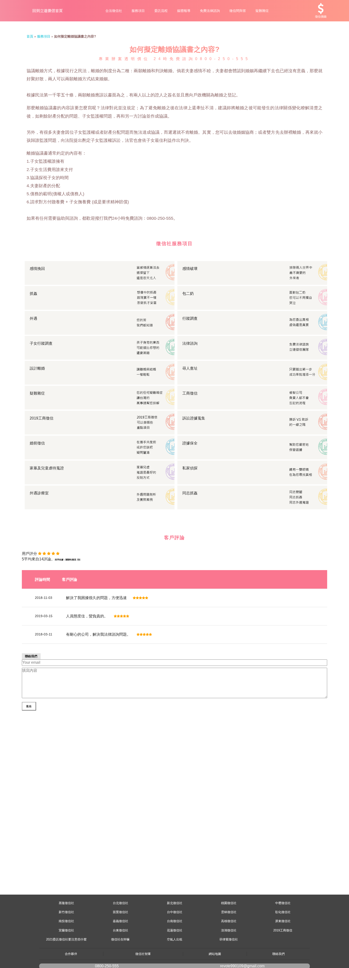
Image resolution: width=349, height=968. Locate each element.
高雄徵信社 (228, 921)
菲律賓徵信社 (228, 939)
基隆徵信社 (66, 903)
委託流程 (161, 11)
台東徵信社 (120, 930)
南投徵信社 (66, 921)
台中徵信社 (174, 912)
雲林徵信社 (228, 912)
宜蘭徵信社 (66, 930)
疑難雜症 (262, 11)
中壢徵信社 (283, 903)
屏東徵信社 (283, 921)
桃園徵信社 (228, 903)
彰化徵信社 (283, 912)
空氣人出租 (174, 939)
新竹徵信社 (66, 912)
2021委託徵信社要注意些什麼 (66, 939)
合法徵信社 (113, 11)
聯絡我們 (278, 954)
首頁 (30, 36)
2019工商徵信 (282, 930)
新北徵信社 (174, 903)
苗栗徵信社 (120, 912)
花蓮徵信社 (174, 930)
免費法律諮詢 (210, 11)
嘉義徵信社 (120, 921)
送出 (29, 706)
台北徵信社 (120, 903)
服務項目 (138, 11)
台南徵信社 (174, 921)
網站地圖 (215, 954)
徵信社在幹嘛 (120, 939)
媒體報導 (183, 11)
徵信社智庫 (143, 954)
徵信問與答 (237, 11)
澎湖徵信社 (228, 930)
